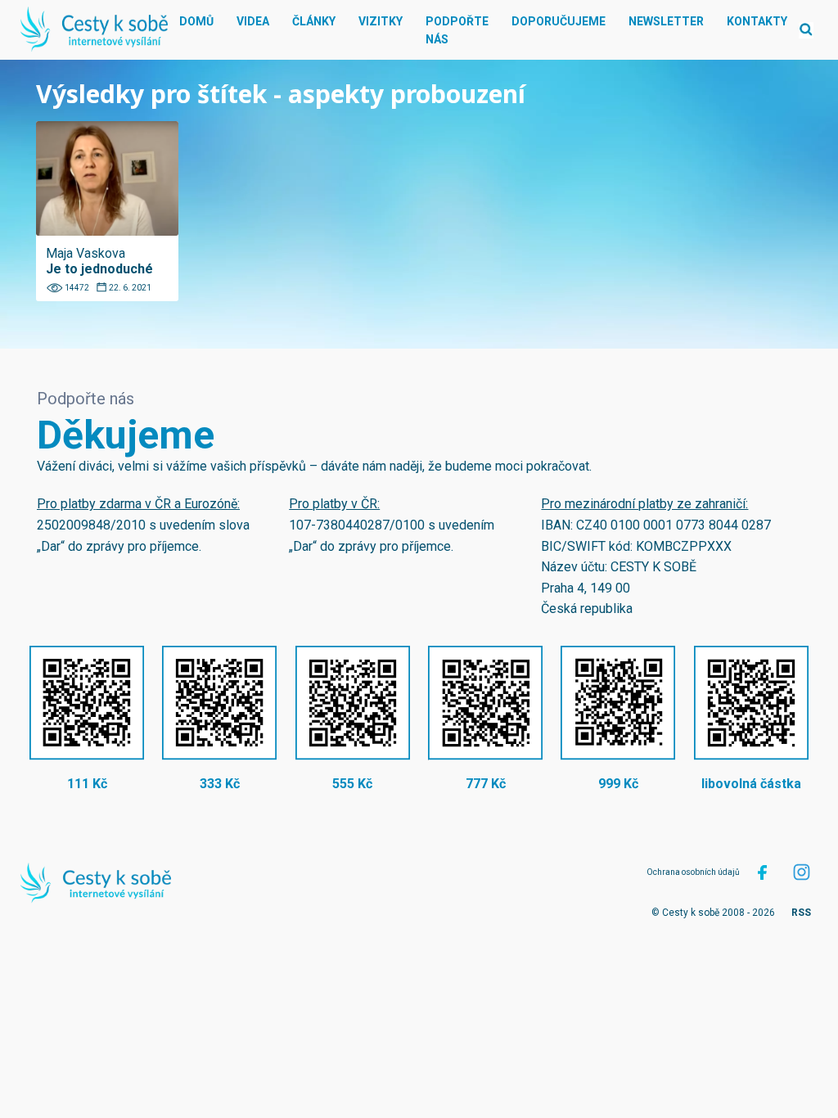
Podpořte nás (457, 30)
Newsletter (666, 21)
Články (314, 21)
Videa (253, 21)
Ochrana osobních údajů (693, 872)
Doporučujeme (558, 21)
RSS (801, 912)
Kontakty (757, 21)
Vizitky (380, 21)
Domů (196, 21)
